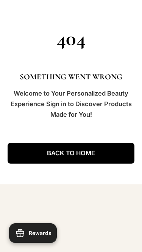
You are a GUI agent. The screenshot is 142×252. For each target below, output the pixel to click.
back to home (71, 153)
